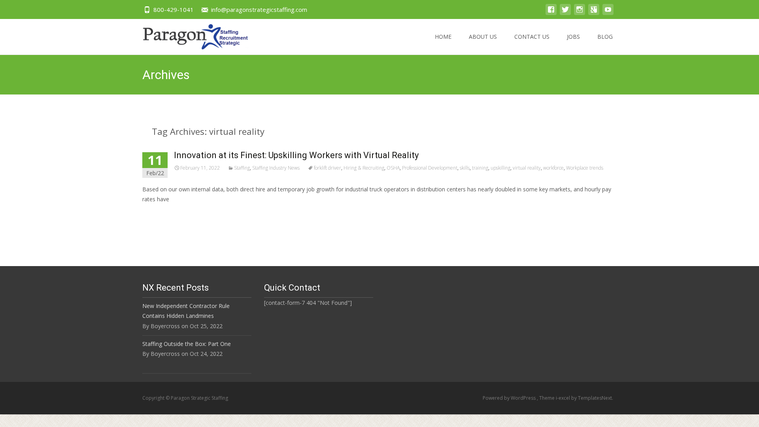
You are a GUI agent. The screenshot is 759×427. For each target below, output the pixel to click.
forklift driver (327, 167)
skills (465, 167)
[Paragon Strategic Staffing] (189, 35)
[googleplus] (593, 13)
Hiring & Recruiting (364, 167)
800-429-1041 (173, 9)
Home (443, 36)
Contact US (531, 36)
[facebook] (551, 13)
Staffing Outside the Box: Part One (186, 344)
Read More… (159, 213)
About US (483, 36)
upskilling (500, 167)
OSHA (393, 167)
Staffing (242, 167)
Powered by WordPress (510, 398)
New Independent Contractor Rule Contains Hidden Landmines (186, 310)
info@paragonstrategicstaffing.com (259, 9)
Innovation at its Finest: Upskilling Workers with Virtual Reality (296, 155)
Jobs (573, 36)
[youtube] (608, 13)
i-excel (563, 398)
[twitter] (565, 13)
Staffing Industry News (276, 167)
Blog (605, 36)
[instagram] (579, 13)
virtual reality (527, 167)
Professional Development (429, 167)
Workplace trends (584, 167)
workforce (553, 167)
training (480, 167)
